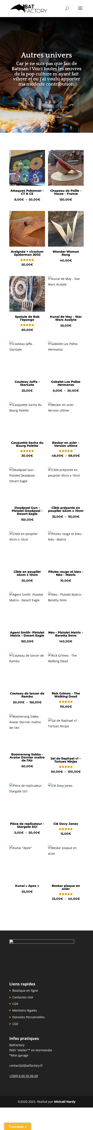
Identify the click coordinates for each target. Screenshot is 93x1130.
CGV (15, 1004)
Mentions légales (24, 1010)
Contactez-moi (22, 997)
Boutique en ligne (25, 990)
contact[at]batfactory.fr (26, 1065)
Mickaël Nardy (64, 1102)
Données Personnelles (28, 1017)
